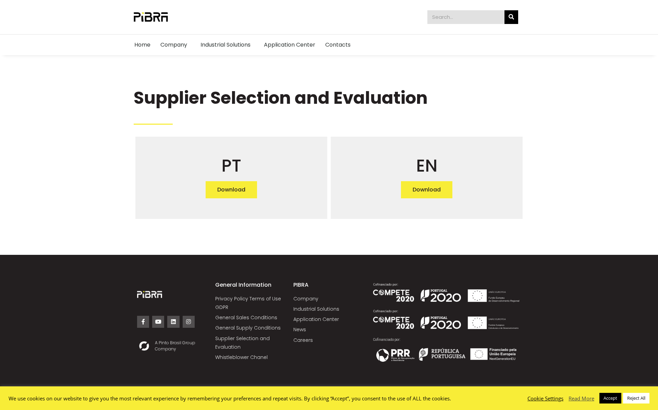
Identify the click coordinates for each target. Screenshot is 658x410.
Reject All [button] (636, 398)
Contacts (338, 45)
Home (142, 45)
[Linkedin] (173, 322)
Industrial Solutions (225, 45)
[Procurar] (511, 17)
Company (173, 45)
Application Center (289, 45)
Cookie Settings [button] (545, 398)
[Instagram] (189, 322)
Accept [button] (610, 398)
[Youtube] (158, 322)
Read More (581, 398)
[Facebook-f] (143, 322)
